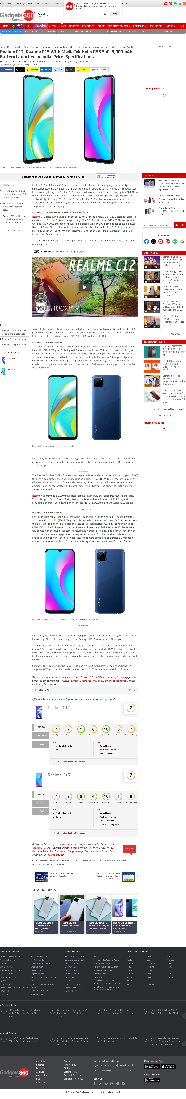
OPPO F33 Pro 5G (38, 970)
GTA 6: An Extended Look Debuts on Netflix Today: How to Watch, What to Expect (24, 1013)
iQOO (129, 981)
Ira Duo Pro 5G (71, 991)
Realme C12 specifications (15, 339)
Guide (101, 26)
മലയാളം (106, 1070)
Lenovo (150, 960)
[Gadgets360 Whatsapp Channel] (174, 241)
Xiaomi (170, 977)
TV (107, 31)
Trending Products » (154, 88)
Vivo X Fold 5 (5, 995)
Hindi (103, 1066)
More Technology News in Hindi (168, 408)
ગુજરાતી (96, 1070)
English (96, 1066)
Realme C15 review (76, 833)
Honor (129, 970)
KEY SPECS (41, 736)
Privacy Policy (70, 1065)
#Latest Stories (8, 1033)
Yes (115, 14)
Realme (36, 495)
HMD (129, 967)
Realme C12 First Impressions (69, 251)
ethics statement (96, 699)
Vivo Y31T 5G (70, 967)
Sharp (170, 963)
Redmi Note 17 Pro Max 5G (76, 963)
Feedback (40, 1068)
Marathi (124, 4)
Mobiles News (23, 47)
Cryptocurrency (37, 974)
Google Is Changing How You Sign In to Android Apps (120, 1039)
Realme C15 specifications (15, 344)
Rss (123, 1083)
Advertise (40, 1082)
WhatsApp (48, 851)
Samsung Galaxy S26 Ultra (11, 956)
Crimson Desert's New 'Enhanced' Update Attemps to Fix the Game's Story (72, 1013)
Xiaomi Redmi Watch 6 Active (106, 960)
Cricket (39, 4)
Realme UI (100, 346)
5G (178, 31)
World (10, 4)
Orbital (100, 677)
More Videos (177, 333)
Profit (18, 4)
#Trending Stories (9, 1005)
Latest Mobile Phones (40, 990)
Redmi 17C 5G (71, 981)
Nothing (150, 967)
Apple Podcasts (71, 680)
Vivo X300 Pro (6, 984)
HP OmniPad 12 (37, 960)
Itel (128, 984)
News (62, 26)
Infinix (129, 977)
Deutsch (117, 1070)
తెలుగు (123, 1065)
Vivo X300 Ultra (6, 974)
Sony (169, 967)
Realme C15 (53, 220)
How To (51, 31)
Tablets (145, 31)
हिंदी (24, 4)
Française (127, 1070)
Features (88, 26)
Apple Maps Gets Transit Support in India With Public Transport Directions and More (73, 1041)
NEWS (41, 744)
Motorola (151, 963)
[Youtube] (160, 241)
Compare (138, 26)
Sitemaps (41, 1065)
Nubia (149, 970)
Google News (74, 851)
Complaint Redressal (73, 1079)
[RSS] (184, 3)
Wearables (168, 31)
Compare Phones (38, 994)
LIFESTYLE (55, 4)
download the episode (116, 680)
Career (67, 1061)
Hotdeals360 (132, 31)
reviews (69, 844)
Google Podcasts (88, 680)
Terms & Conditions (73, 1075)
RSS (102, 680)
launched (70, 329)
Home (4, 26)
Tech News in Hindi (153, 341)
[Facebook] (146, 241)
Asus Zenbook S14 (8, 977)
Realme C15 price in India (107, 861)
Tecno (170, 974)
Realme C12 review (76, 762)
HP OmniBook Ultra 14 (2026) (43, 977)
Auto (52, 26)
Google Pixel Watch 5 (103, 963)
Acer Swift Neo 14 (73, 984)
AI (29, 26)
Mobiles (29, 31)
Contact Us (41, 1075)
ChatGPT (3, 963)
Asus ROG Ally (100, 977)
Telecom (40, 31)
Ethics (67, 1068)
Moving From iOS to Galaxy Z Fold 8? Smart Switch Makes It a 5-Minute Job (171, 211)
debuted (98, 332)
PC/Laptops (116, 31)
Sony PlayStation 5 (39, 956)
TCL (168, 970)
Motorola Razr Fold (8, 960)
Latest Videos (151, 252)
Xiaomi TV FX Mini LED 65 (104, 970)
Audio (99, 31)
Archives (40, 1072)
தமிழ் (115, 1066)
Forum (94, 847)
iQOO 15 (4, 981)
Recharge (155, 26)
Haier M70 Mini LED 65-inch (106, 967)
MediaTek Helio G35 (81, 353)
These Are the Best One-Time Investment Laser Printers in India (118, 1011)
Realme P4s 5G (71, 977)
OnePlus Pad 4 (37, 967)
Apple (129, 960)
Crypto (89, 31)
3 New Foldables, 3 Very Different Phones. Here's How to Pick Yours (171, 199)
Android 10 (83, 346)
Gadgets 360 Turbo (42, 847)
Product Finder (118, 26)
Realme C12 (38, 216)
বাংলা (109, 1066)
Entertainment (76, 31)
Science (155, 31)
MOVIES (30, 4)
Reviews (74, 26)
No (105, 14)
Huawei (130, 974)
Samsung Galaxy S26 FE (75, 960)
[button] (134, 913)
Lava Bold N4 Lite (72, 974)
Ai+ (128, 956)
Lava (149, 956)
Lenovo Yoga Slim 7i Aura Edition (14, 988)
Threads (59, 851)
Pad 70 (97, 956)
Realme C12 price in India (60, 861)
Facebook (37, 851)
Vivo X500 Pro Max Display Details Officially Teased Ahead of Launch (23, 1039)
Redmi (170, 956)
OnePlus (151, 974)
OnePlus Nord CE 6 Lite (40, 963)
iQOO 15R (4, 991)
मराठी (130, 1066)
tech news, (60, 844)
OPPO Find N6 (6, 967)
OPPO (149, 977)
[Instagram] (167, 241)
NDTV (2, 4)
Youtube (106, 1083)
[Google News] (182, 241)
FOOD (46, 4)
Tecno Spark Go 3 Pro (74, 956)
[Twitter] (153, 241)
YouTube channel (55, 854)
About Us (40, 1061)
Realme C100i (71, 970)
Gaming (61, 31)
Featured (149, 175)
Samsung (171, 960)
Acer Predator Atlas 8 (103, 974)
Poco (149, 981)
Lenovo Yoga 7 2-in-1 (74, 988)
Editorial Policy (70, 1072)
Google (130, 963)
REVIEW (41, 727)
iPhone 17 (35, 981)
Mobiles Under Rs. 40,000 (11, 970)
